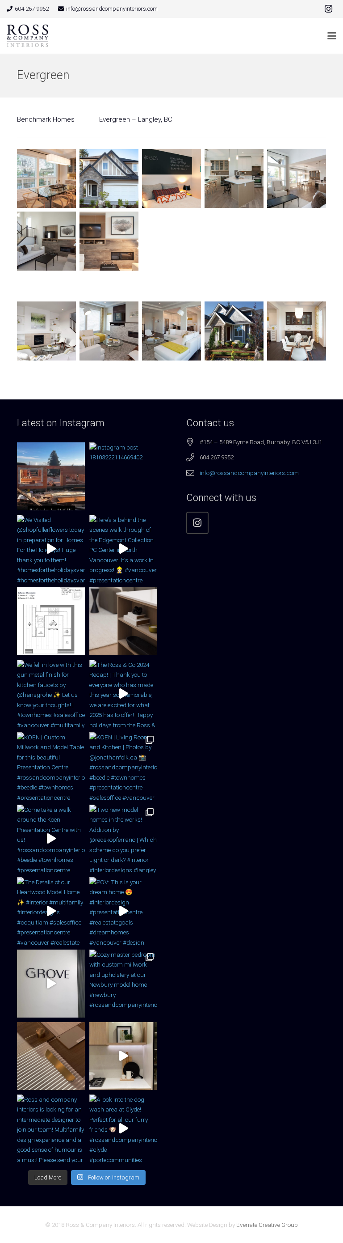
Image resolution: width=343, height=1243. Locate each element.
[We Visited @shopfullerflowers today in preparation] (51, 549)
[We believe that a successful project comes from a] (123, 621)
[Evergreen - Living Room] (46, 241)
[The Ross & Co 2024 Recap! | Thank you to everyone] (123, 694)
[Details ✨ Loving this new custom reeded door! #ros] (51, 1056)
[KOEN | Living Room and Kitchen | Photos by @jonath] (123, 766)
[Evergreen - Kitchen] (234, 178)
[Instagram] (328, 9)
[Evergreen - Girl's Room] (171, 178)
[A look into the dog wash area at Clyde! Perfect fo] (123, 1128)
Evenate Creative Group (267, 1224)
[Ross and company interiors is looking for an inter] (51, 1128)
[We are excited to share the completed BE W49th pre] (123, 1056)
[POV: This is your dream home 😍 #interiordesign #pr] (123, 911)
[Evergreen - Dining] (46, 178)
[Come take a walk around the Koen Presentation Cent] (51, 839)
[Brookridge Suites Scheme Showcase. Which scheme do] (51, 621)
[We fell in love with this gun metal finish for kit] (51, 694)
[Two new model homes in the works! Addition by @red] (123, 839)
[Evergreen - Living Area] (296, 178)
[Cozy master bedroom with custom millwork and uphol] (123, 984)
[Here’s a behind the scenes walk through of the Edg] (123, 549)
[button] (332, 35)
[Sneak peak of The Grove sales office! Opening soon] (51, 984)
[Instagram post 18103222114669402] (123, 476)
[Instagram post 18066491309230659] (51, 476)
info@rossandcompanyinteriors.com (249, 472)
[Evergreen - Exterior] (108, 178)
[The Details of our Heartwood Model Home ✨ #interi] (51, 911)
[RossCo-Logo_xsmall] (27, 36)
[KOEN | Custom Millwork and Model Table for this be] (51, 766)
